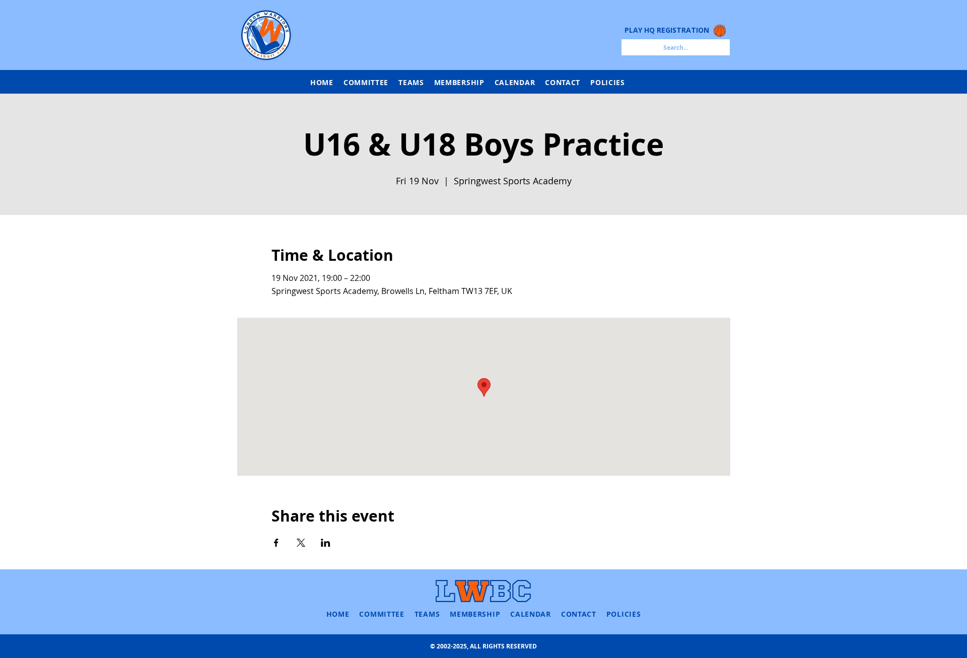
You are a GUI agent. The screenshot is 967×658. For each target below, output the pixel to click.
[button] (411, 82)
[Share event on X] (301, 543)
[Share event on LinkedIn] (325, 543)
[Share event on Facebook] (276, 543)
